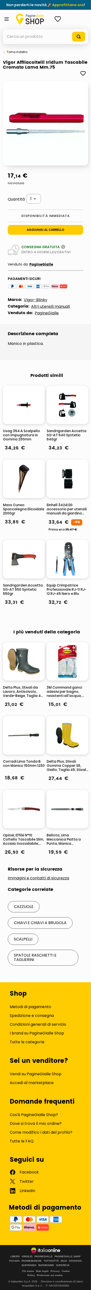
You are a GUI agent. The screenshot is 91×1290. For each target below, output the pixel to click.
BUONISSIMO (46, 1265)
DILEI (64, 1261)
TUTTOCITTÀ (51, 1261)
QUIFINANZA (29, 1265)
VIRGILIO (27, 1256)
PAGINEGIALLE (43, 1256)
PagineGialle (41, 264)
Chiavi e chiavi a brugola (40, 923)
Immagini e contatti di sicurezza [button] (38, 878)
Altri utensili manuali (50, 306)
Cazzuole (23, 906)
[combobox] (45, 36)
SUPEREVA (62, 1265)
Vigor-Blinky (35, 300)
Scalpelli (23, 939)
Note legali (42, 1271)
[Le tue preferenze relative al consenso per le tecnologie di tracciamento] (82, 1281)
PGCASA (14, 1261)
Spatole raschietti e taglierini (35, 957)
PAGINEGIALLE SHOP (68, 1256)
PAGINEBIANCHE (32, 1261)
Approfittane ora (68, 4)
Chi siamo (28, 1271)
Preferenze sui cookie (50, 1275)
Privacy (55, 1271)
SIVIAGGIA (75, 1261)
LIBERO (15, 1256)
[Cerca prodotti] (78, 37)
